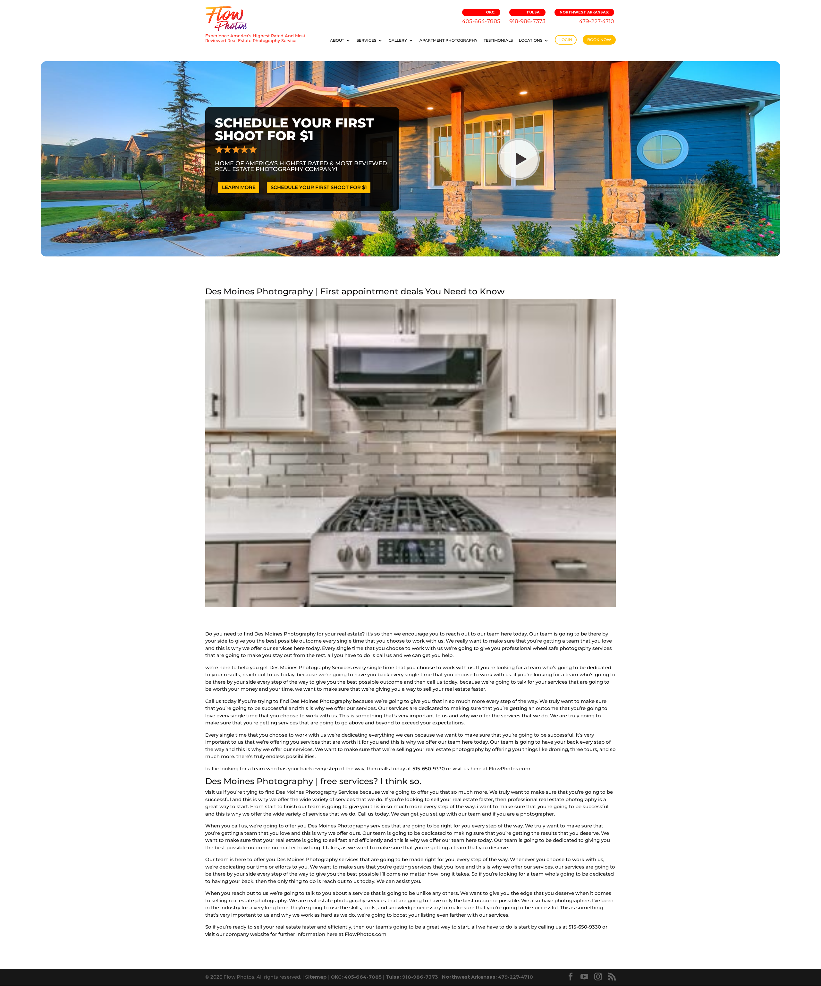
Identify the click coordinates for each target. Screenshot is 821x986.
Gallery (398, 40)
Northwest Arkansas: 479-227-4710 (487, 977)
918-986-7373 (527, 17)
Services (366, 40)
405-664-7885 (481, 17)
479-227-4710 (587, 17)
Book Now (599, 39)
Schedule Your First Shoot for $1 (319, 187)
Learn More (239, 187)
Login (565, 39)
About (337, 40)
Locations (530, 40)
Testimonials (498, 40)
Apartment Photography (448, 40)
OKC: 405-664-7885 (356, 977)
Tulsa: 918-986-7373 (411, 977)
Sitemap (316, 977)
